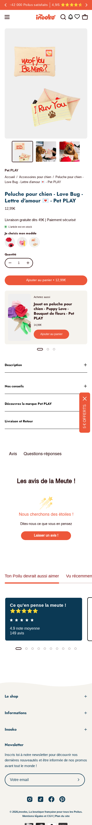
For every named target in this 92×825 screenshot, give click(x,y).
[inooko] (46, 17)
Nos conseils (14, 386)
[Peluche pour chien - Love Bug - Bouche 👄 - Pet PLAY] (10, 242)
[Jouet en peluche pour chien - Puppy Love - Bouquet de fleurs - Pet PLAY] (19, 317)
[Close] (85, 399)
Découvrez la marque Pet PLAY (28, 403)
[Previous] (6, 5)
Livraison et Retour (19, 421)
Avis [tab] (13, 454)
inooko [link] (23, 811)
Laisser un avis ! (46, 535)
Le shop (11, 696)
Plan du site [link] (62, 816)
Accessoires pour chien (35, 177)
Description (13, 364)
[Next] (86, 5)
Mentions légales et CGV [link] (38, 816)
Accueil (10, 177)
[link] (29, 799)
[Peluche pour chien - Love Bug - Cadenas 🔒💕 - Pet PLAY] (22, 242)
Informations (15, 713)
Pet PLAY (11, 170)
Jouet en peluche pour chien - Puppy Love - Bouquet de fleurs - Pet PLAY (54, 311)
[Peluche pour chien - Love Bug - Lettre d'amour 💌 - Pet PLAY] (22, 151)
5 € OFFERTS (85, 416)
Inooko (11, 729)
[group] (46, 5)
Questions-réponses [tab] (43, 454)
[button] (62, 17)
